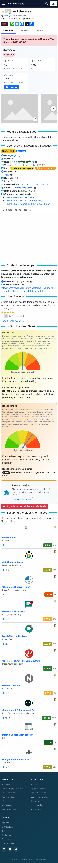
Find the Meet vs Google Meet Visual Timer (27, 203)
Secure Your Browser (22, 499)
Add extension (37, 805)
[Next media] (53, 109)
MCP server (7, 805)
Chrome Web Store (22, 187)
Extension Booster (9, 797)
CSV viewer (36, 801)
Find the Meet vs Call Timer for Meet (24, 200)
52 (13, 158)
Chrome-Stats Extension (12, 789)
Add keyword (36, 809)
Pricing (34, 785)
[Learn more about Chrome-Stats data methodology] (35, 187)
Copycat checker (38, 793)
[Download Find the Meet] (15, 82)
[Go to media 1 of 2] (27, 126)
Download (24, 30)
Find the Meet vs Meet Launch (20, 197)
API (3, 801)
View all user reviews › (12, 321)
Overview (8, 30)
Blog (3, 831)
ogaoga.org (9, 15)
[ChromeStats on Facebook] (10, 849)
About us (5, 823)
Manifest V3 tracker (39, 797)
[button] (3, 3)
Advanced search (38, 789)
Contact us (6, 835)
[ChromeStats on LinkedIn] (4, 849)
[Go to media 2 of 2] (30, 126)
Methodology (7, 827)
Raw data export (9, 809)
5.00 (23, 161)
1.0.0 (16, 165)
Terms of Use (7, 839)
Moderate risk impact (22, 168)
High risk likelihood (45, 168)
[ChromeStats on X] (15, 849)
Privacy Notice (8, 843)
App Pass (6, 785)
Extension (22, 15)
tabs (7, 175)
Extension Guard (9, 793)
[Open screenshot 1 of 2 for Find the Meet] (19, 108)
